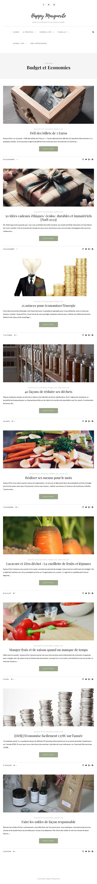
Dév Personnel (38, 43)
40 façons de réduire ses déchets (48, 391)
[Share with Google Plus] (89, 159)
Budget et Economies (43, 129)
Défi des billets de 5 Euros (48, 133)
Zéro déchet (63, 387)
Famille (62, 32)
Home (16, 32)
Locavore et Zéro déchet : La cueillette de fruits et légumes (48, 563)
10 (18, 507)
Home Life (18, 43)
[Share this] (82, 159)
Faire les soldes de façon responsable (48, 822)
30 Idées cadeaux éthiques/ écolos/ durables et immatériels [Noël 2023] (48, 218)
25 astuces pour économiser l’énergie (48, 305)
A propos (28, 32)
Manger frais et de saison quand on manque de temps (48, 649)
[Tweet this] (86, 159)
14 (14, 421)
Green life (45, 32)
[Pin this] (92, 159)
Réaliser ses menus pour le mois (48, 477)
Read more (48, 149)
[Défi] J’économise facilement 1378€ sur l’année (48, 735)
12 (17, 335)
